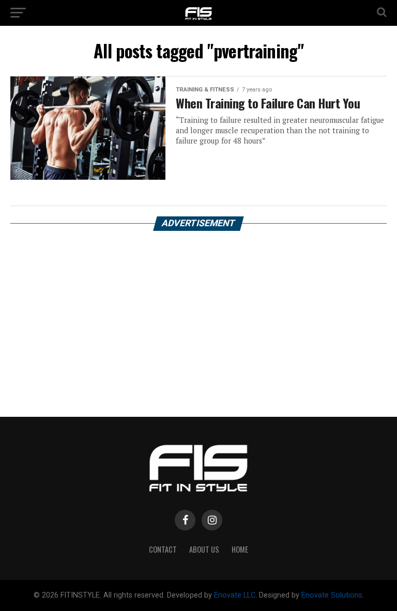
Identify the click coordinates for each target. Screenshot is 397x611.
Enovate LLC (234, 595)
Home (240, 549)
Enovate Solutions (331, 595)
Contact (163, 549)
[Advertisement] (198, 313)
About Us (204, 549)
